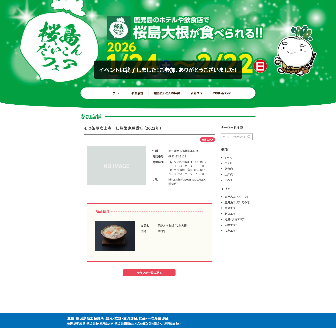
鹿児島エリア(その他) (237, 202)
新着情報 (196, 93)
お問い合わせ (222, 93)
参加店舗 (137, 93)
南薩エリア (231, 208)
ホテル (229, 163)
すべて (228, 157)
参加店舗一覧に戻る (149, 272)
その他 (228, 180)
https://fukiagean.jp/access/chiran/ (187, 181)
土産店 (229, 174)
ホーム (116, 93)
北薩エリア (231, 213)
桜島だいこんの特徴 (167, 93)
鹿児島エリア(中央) (236, 197)
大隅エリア (231, 225)
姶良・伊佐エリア (235, 219)
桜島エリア (231, 230)
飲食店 (229, 169)
